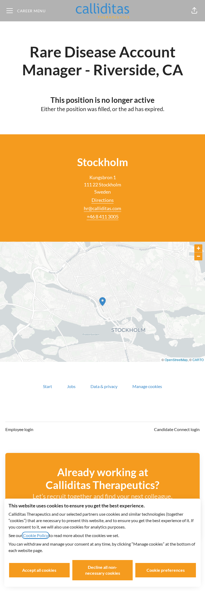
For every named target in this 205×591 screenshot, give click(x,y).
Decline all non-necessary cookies (102, 570)
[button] (194, 10)
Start (47, 386)
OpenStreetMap (176, 359)
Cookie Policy (35, 535)
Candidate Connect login (177, 429)
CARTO (198, 359)
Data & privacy (103, 386)
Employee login (19, 429)
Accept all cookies (39, 570)
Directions (103, 200)
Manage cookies (147, 386)
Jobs (71, 386)
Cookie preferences (166, 570)
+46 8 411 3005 (103, 217)
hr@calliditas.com (102, 208)
